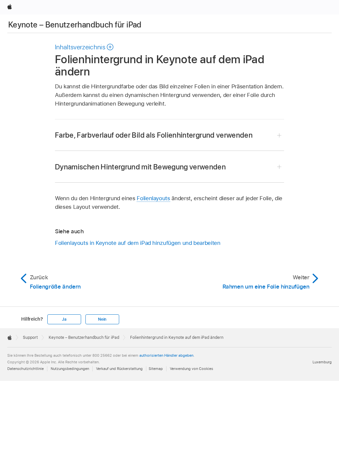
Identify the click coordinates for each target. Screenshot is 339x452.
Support (30, 337)
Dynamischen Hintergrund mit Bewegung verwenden (140, 166)
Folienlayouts (153, 198)
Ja (64, 319)
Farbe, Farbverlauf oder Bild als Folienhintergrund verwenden (154, 135)
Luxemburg (322, 362)
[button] (84, 47)
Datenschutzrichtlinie (25, 368)
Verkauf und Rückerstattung (119, 368)
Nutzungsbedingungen (70, 368)
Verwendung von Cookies (191, 368)
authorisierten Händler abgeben (166, 355)
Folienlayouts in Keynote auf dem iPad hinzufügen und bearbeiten (137, 243)
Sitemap (156, 368)
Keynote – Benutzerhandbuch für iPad (75, 24)
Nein (102, 319)
